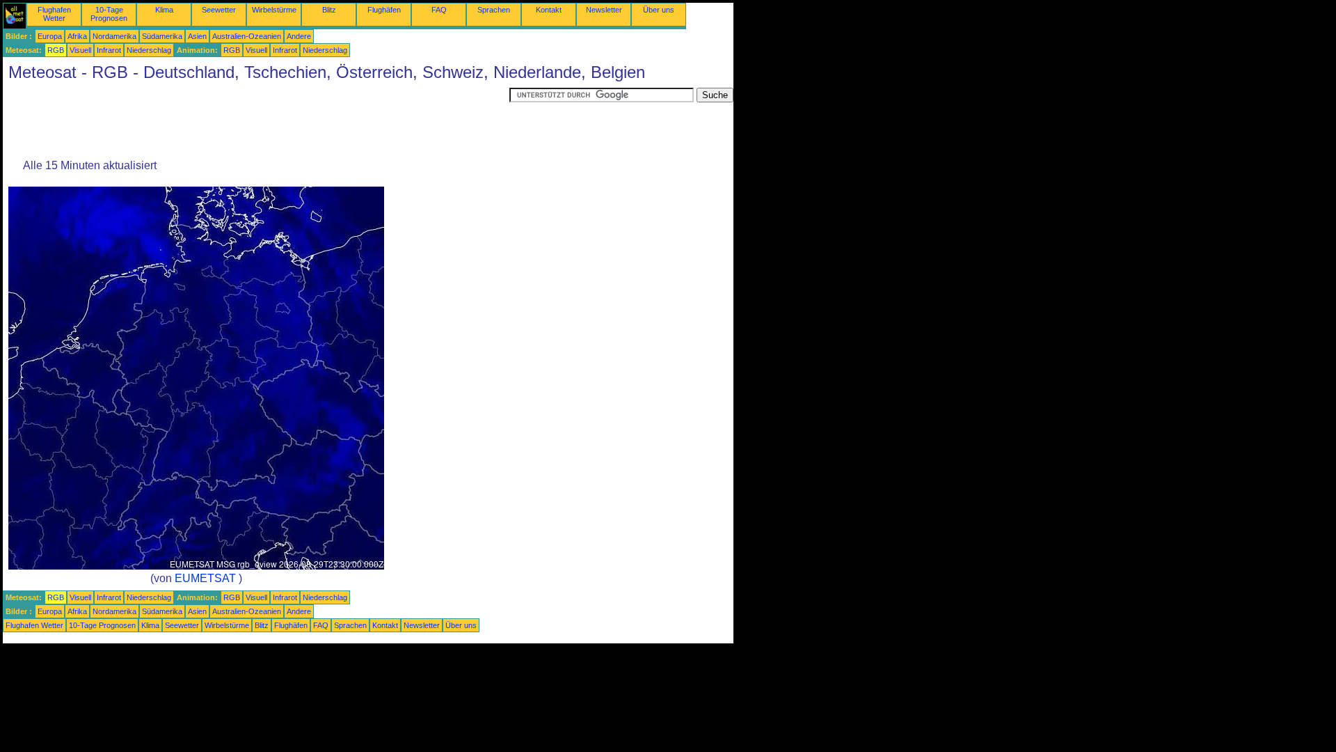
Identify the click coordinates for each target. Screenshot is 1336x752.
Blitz (329, 10)
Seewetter (219, 10)
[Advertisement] (256, 119)
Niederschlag (149, 50)
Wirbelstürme (274, 10)
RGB (55, 50)
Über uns (658, 10)
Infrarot (109, 50)
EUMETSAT (205, 578)
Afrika (77, 36)
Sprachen (493, 10)
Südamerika (162, 36)
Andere (299, 36)
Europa (50, 36)
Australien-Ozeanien (246, 36)
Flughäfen (384, 10)
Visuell (80, 50)
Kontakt (549, 10)
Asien (197, 36)
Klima (164, 10)
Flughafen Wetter (54, 14)
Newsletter (604, 10)
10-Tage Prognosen (108, 14)
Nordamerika (114, 36)
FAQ (439, 10)
